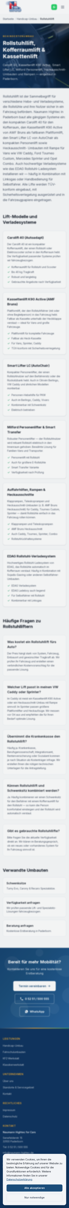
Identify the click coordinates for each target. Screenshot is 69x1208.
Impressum (9, 1110)
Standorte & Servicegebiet (18, 1087)
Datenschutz (10, 1116)
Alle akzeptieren (34, 1187)
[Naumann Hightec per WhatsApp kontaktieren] (54, 7)
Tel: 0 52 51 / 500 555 (15, 1147)
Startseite (8, 18)
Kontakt (7, 1093)
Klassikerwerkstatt (13, 1064)
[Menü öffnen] (62, 7)
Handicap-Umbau (27, 18)
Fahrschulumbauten (14, 1051)
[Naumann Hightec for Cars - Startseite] (13, 7)
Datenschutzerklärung (19, 1179)
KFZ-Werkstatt (11, 1058)
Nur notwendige (34, 1197)
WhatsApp (37, 1011)
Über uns (8, 1081)
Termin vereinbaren (32, 986)
